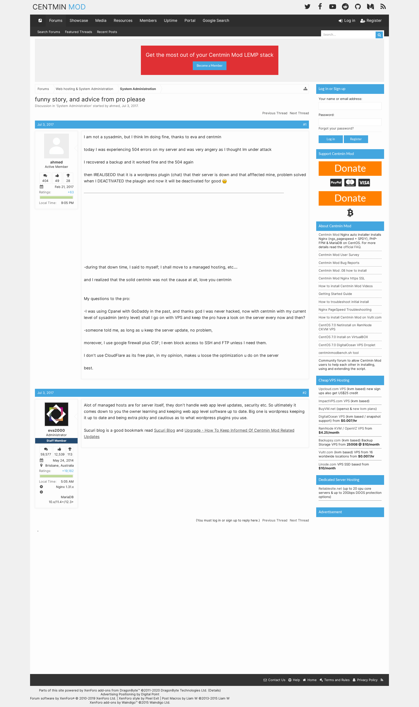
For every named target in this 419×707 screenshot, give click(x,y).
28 (68, 181)
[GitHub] (358, 6)
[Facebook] (320, 6)
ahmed (114, 106)
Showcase (79, 20)
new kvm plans (364, 409)
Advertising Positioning (118, 694)
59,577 (45, 454)
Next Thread (299, 113)
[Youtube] (332, 6)
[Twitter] (307, 6)
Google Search (216, 20)
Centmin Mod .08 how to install (343, 270)
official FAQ (351, 247)
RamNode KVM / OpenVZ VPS (341, 428)
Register (356, 139)
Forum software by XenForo (73, 698)
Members (148, 20)
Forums (55, 20)
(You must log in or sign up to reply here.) (228, 520)
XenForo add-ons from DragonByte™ (112, 690)
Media (100, 20)
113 (69, 454)
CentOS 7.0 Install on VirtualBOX (343, 337)
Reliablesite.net (330, 488)
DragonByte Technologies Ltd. (184, 690)
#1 (304, 124)
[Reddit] (345, 6)
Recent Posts (107, 32)
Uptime (170, 20)
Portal (190, 20)
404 (45, 181)
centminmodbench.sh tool (339, 353)
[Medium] (370, 6)
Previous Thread (274, 113)
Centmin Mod (329, 234)
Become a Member (210, 65)
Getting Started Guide (335, 294)
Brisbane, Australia (59, 465)
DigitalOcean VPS (332, 416)
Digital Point (150, 694)
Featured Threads (78, 32)
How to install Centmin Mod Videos (346, 286)
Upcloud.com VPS (332, 389)
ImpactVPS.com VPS (334, 401)
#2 (304, 393)
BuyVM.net (327, 409)
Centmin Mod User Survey (339, 255)
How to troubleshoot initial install (344, 302)
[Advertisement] (120, 225)
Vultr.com (326, 452)
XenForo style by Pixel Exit (139, 698)
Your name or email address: (340, 99)
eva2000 (56, 430)
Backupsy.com (330, 440)
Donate (350, 169)
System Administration (74, 106)
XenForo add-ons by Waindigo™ (113, 702)
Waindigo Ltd (159, 702)
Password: (326, 115)
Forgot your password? (336, 128)
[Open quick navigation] (40, 21)
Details (214, 690)
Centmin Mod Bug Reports (339, 263)
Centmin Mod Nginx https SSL (342, 278)
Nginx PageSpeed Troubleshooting (345, 309)
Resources (123, 20)
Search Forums (48, 32)
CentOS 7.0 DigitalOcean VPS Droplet (347, 345)
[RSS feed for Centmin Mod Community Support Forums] (382, 680)
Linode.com (327, 464)
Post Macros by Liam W (196, 698)
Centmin (59, 6)
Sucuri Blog (164, 430)
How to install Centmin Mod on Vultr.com (350, 317)
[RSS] (383, 6)
